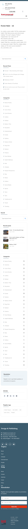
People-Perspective (10, 170)
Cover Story (8, 109)
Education (7, 127)
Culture (6, 117)
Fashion (7, 138)
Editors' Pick (8, 124)
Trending (7, 206)
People (13, 412)
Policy (17, 508)
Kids (6, 163)
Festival (6, 149)
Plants (6, 177)
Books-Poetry (8, 102)
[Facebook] (6, 444)
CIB (20, 409)
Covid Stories (8, 113)
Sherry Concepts (14, 520)
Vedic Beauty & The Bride (11, 83)
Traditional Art (8, 199)
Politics (6, 181)
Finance (7, 152)
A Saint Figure (7, 409)
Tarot (6, 192)
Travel (6, 202)
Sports (6, 188)
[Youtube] (13, 444)
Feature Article (8, 142)
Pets (6, 174)
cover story (7, 412)
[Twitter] (2, 444)
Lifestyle (7, 167)
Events (6, 135)
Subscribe (14, 506)
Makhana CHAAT (9, 80)
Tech (6, 195)
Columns (7, 106)
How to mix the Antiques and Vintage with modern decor (16, 238)
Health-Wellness (9, 160)
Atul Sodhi (15, 409)
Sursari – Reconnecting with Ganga (14, 70)
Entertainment (8, 131)
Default (6, 120)
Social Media (8, 185)
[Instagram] (10, 444)
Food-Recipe (8, 156)
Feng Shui (7, 145)
